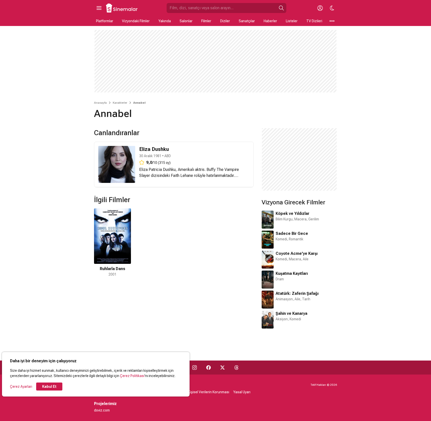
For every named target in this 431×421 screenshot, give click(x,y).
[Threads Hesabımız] (236, 368)
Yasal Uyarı (241, 392)
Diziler (225, 21)
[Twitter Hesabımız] (222, 368)
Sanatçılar (247, 21)
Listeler (292, 21)
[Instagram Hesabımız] (195, 368)
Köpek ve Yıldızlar (292, 213)
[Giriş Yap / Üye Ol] (320, 8)
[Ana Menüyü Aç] (99, 8)
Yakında (164, 21)
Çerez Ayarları (21, 387)
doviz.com (102, 410)
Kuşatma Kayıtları (292, 273)
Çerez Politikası (132, 376)
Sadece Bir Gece (292, 233)
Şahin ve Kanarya (291, 313)
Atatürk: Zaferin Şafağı (297, 293)
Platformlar (104, 21)
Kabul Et (49, 387)
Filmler (206, 21)
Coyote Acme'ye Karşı (297, 253)
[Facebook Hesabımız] (209, 368)
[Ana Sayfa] (122, 8)
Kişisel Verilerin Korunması (208, 392)
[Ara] (281, 8)
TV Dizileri (314, 21)
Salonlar (186, 21)
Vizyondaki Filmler (136, 21)
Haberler (270, 21)
